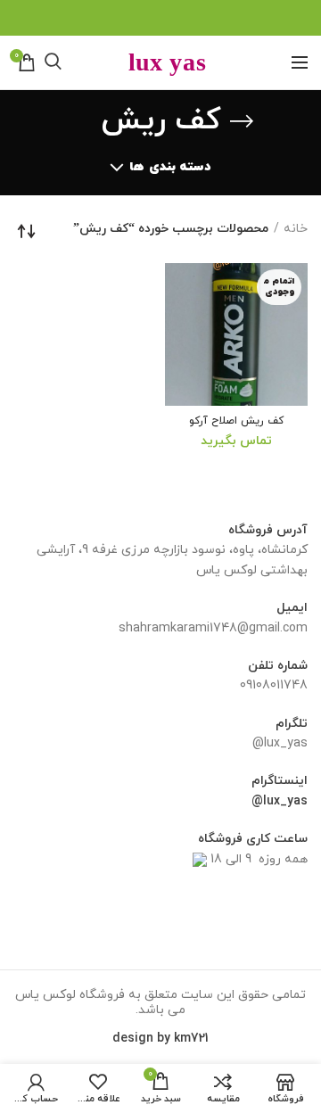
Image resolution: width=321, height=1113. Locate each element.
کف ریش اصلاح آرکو (236, 421)
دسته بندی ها (169, 167)
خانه (296, 228)
